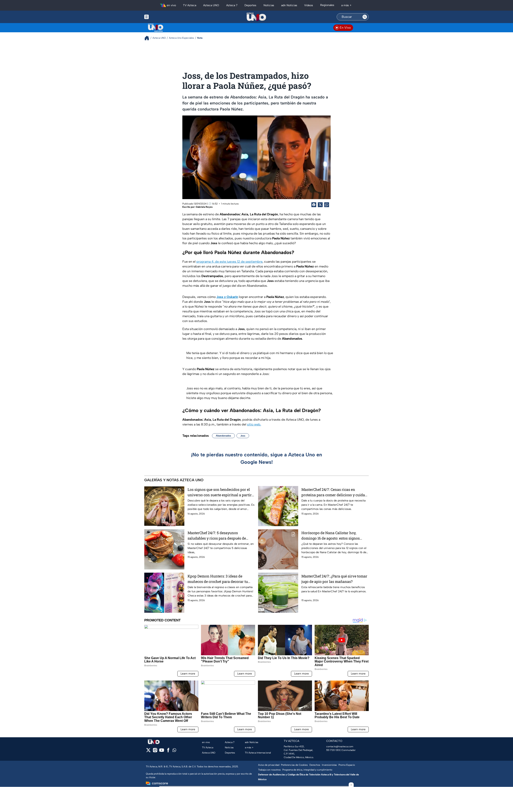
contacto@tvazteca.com (339, 746)
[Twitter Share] (320, 204)
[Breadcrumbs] (148, 38)
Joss (242, 435)
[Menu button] (160, 16)
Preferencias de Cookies (294, 765)
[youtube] (161, 751)
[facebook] (168, 751)
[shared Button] (326, 204)
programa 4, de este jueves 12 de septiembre (229, 261)
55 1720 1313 (333, 750)
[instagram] (155, 751)
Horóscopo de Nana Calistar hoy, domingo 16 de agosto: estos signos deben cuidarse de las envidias (330, 535)
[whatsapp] (174, 751)
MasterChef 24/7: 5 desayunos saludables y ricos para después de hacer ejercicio (217, 535)
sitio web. (254, 424)
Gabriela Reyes (204, 207)
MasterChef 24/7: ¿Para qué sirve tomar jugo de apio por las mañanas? (334, 579)
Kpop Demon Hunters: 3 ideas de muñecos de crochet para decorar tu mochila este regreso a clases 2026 (218, 579)
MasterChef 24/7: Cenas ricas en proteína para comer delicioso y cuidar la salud (334, 492)
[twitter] (148, 751)
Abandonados (223, 435)
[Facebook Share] (313, 204)
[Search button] (365, 17)
